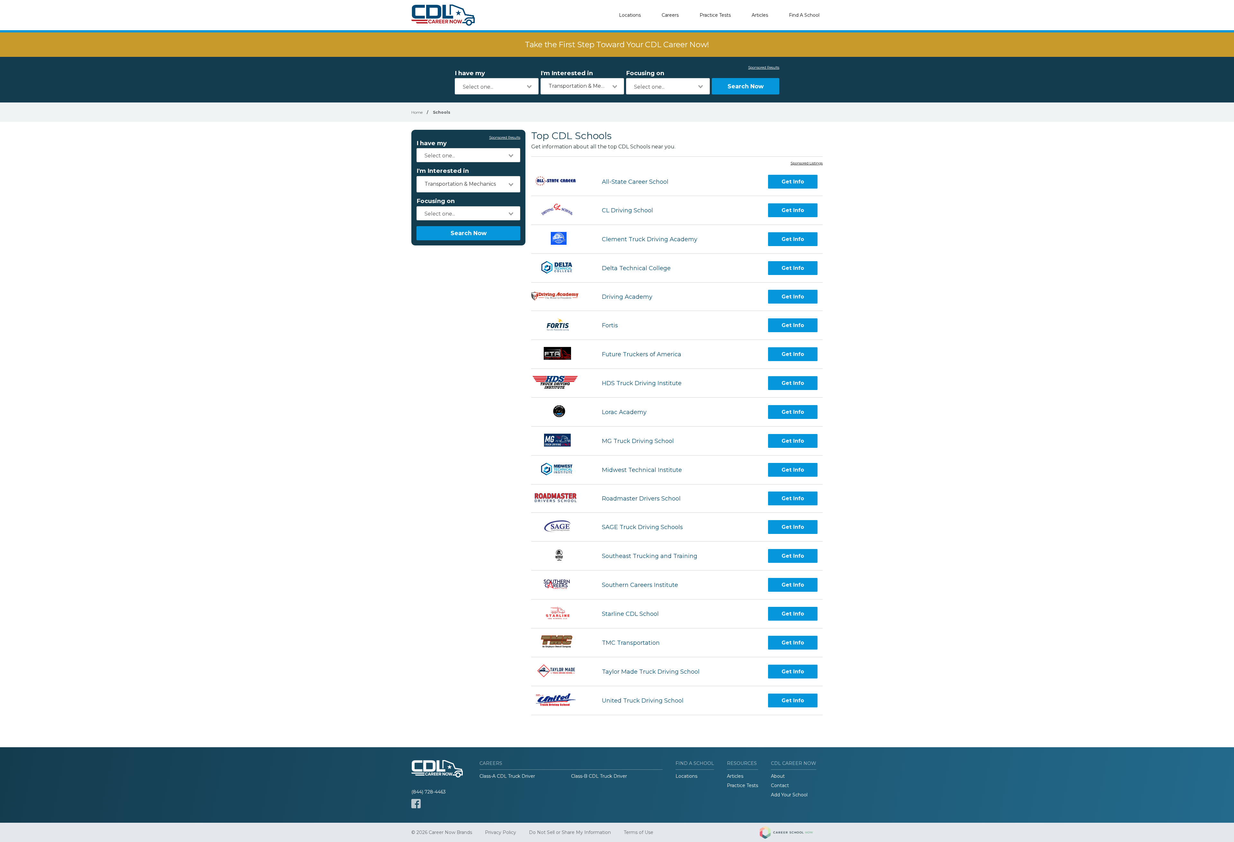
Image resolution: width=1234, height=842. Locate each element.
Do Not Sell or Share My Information (570, 832)
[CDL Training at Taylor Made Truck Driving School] (560, 671)
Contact (780, 785)
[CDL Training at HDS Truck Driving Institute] (560, 383)
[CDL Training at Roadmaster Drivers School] (561, 498)
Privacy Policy (500, 832)
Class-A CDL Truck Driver (507, 776)
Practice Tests (715, 15)
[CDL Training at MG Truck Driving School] (560, 441)
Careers (670, 15)
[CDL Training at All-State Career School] (561, 182)
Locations (630, 15)
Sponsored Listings (807, 163)
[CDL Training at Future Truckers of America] (561, 354)
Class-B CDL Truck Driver (599, 776)
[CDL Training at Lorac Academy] (560, 412)
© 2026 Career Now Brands (441, 832)
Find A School (804, 15)
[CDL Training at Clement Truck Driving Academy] (561, 239)
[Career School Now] (791, 832)
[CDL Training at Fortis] (560, 325)
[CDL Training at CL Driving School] (561, 210)
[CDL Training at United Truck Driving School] (561, 700)
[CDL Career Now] (443, 15)
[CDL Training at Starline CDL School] (561, 614)
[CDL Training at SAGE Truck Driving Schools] (560, 527)
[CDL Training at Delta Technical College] (560, 268)
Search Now (746, 86)
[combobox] (496, 86)
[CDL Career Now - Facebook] (416, 803)
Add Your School (789, 795)
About (778, 776)
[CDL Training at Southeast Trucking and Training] (561, 556)
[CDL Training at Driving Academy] (560, 297)
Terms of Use (638, 832)
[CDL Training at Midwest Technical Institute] (560, 470)
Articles (760, 15)
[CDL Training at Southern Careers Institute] (560, 585)
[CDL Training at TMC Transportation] (560, 642)
